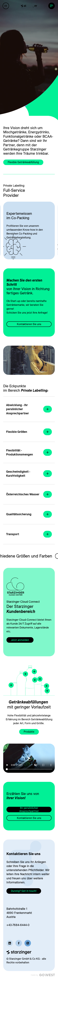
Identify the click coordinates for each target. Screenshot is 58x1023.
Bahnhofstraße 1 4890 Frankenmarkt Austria (19, 913)
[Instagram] (27, 943)
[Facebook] (18, 943)
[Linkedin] (9, 943)
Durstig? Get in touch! (24, 890)
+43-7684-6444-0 (17, 925)
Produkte (29, 731)
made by (34, 975)
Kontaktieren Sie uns (29, 324)
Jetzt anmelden (20, 640)
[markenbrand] (29, 6)
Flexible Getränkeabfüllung (23, 162)
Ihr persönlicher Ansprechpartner (29, 809)
